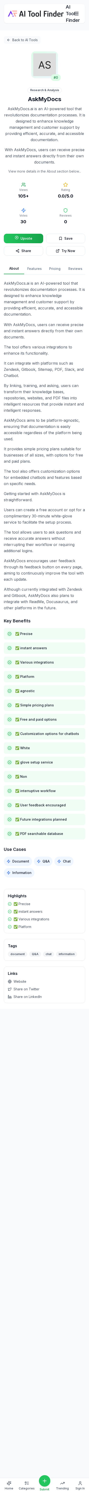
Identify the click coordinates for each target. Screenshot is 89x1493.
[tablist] (44, 268)
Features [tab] (34, 269)
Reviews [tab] (75, 269)
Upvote (26, 238)
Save (68, 238)
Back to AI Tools (25, 40)
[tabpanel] (44, 579)
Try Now (68, 251)
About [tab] (14, 268)
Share (26, 251)
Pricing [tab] (55, 269)
